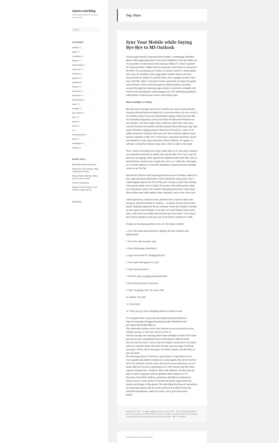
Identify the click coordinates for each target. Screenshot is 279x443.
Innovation (76, 91)
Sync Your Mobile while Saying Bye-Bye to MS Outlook (159, 44)
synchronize (154, 416)
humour (75, 87)
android (75, 47)
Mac (169, 414)
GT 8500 (146, 414)
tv (73, 130)
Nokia (182, 414)
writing (75, 148)
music (74, 104)
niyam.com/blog (83, 11)
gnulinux (76, 82)
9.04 (179, 411)
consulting (76, 56)
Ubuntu (162, 416)
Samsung (144, 416)
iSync (159, 414)
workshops (76, 143)
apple (74, 52)
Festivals (75, 73)
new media (76, 113)
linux (164, 414)
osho (74, 117)
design (75, 60)
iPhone (153, 414)
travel (74, 126)
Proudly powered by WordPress (139, 437)
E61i (127, 414)
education (76, 69)
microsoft (175, 414)
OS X (188, 414)
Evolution (138, 414)
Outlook (193, 414)
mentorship (77, 100)
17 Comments (180, 416)
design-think (77, 65)
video (74, 139)
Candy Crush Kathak (80, 183)
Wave (169, 416)
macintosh (76, 95)
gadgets (75, 78)
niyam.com (76, 201)
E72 (131, 414)
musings (75, 108)
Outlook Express (132, 416)
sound (74, 121)
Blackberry (192, 411)
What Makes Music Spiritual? (84, 164)
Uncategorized (78, 134)
